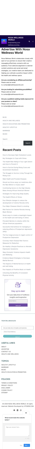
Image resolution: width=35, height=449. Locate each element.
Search (5, 139)
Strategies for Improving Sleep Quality (16, 194)
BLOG (5, 117)
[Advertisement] (17, 17)
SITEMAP (4, 392)
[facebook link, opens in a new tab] (14, 410)
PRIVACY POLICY (7, 385)
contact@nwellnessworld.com (13, 85)
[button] (29, 41)
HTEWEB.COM (29, 406)
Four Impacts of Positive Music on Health (17, 269)
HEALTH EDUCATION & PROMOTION (13, 372)
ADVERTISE (5, 349)
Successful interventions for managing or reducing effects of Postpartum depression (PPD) (17, 229)
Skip (21, 445)
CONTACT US (6, 351)
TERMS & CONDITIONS (9, 383)
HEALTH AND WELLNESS (11, 120)
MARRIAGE (6, 130)
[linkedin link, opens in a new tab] (17, 410)
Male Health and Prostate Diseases (14, 179)
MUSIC (5, 134)
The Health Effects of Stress (12, 197)
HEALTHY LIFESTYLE (10, 127)
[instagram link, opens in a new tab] (20, 410)
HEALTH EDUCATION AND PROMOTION (16, 124)
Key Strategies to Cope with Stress (14, 158)
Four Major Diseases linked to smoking (16, 206)
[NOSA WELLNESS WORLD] (4, 41)
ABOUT (3, 347)
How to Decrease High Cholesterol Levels (17, 155)
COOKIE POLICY (6, 390)
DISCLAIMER (5, 388)
